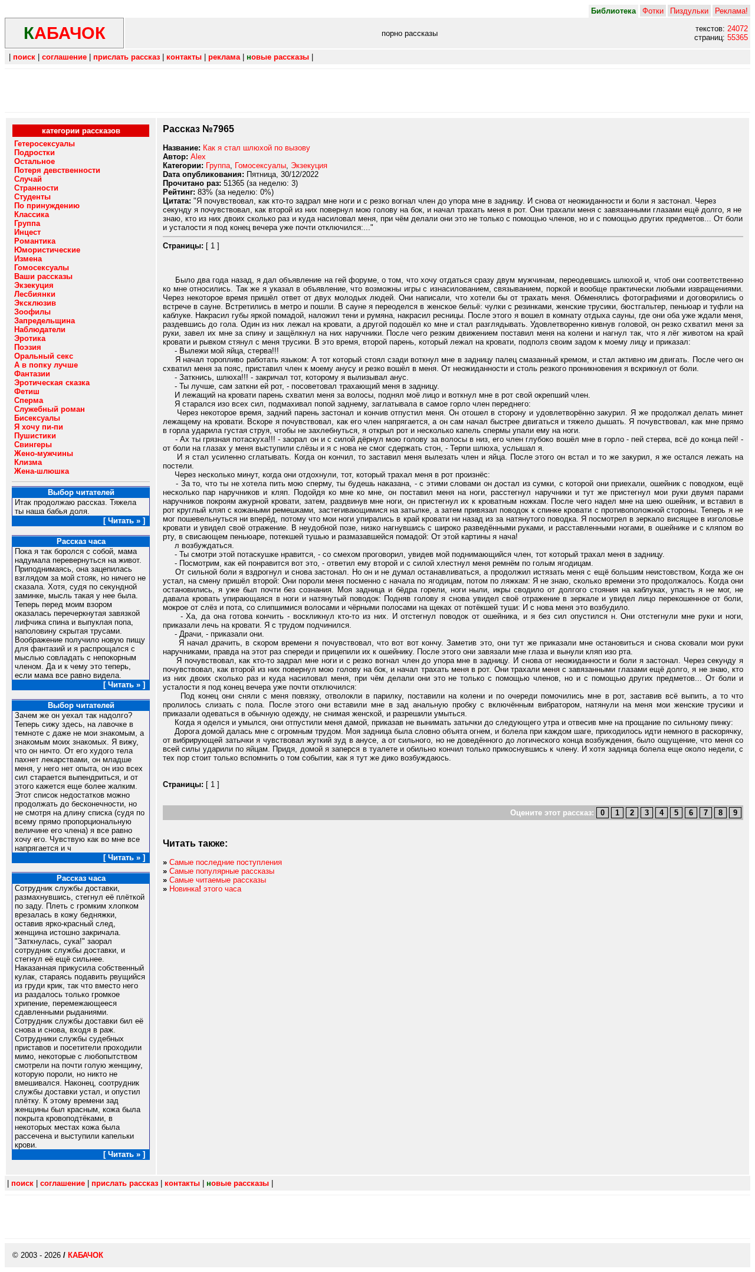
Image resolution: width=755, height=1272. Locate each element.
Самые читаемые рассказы (217, 880)
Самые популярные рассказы (221, 871)
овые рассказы (278, 57)
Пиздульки (689, 10)
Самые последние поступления (225, 862)
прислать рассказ (126, 57)
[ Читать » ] (124, 520)
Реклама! (731, 10)
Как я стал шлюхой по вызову (256, 147)
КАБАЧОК (85, 1255)
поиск (24, 57)
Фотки (653, 10)
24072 (737, 28)
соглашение (64, 57)
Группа (218, 165)
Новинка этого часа (205, 888)
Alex (198, 156)
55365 (737, 37)
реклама (224, 57)
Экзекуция (309, 165)
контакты (184, 57)
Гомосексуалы (260, 165)
